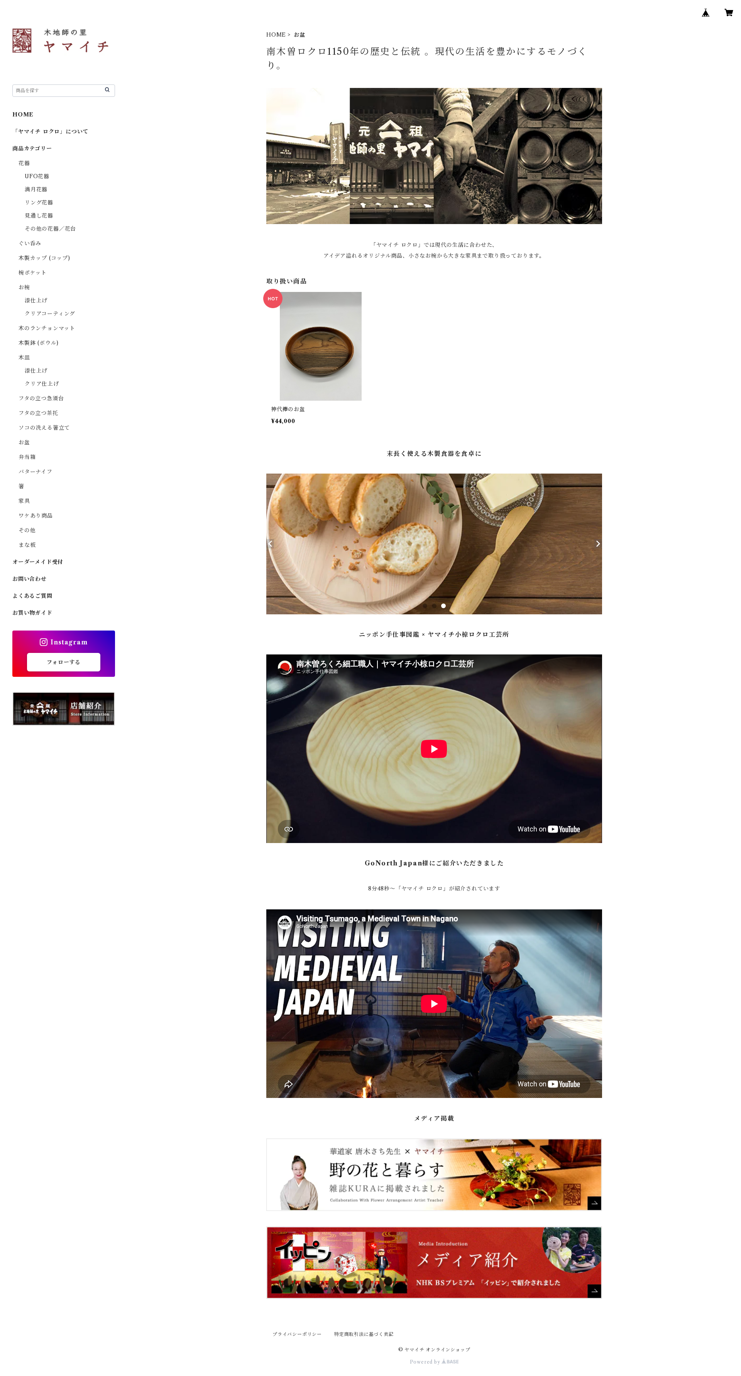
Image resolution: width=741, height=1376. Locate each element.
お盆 (24, 442)
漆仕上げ (36, 300)
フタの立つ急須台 (41, 398)
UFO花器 (37, 176)
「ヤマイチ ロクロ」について (50, 131)
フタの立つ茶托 (38, 413)
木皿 (24, 357)
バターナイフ (35, 471)
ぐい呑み (30, 243)
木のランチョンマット (47, 328)
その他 (27, 530)
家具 (24, 500)
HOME (276, 34)
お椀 (24, 287)
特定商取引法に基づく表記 (364, 1334)
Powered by (426, 1362)
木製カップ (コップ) (44, 258)
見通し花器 (39, 215)
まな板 (27, 544)
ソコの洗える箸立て (44, 427)
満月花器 (36, 189)
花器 (24, 163)
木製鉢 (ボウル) (39, 342)
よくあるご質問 (32, 595)
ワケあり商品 (36, 515)
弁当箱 (27, 457)
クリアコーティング (50, 313)
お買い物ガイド (32, 612)
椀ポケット (33, 272)
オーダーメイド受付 (37, 561)
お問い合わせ (29, 578)
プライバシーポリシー (297, 1334)
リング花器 (39, 202)
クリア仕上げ (42, 383)
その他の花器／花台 (50, 228)
